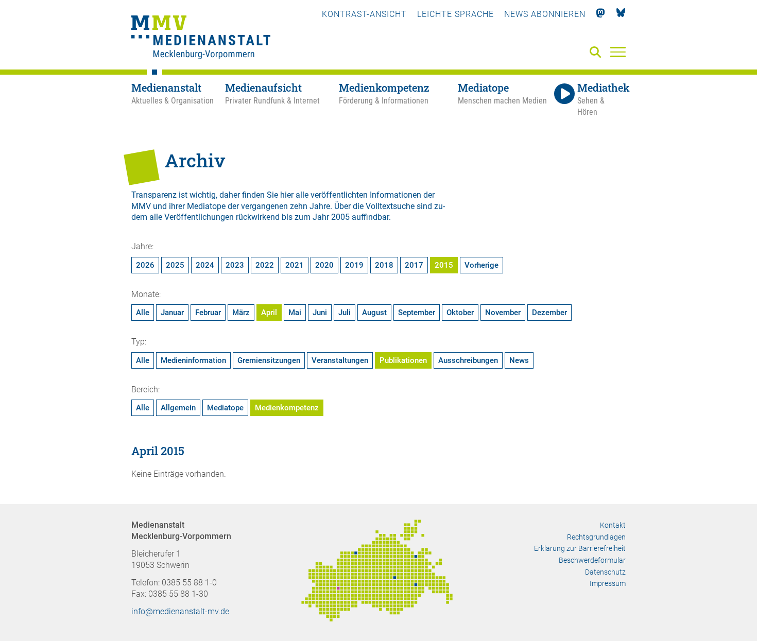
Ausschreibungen (468, 360)
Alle (142, 312)
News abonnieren (545, 14)
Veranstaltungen (340, 360)
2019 (354, 265)
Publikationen (403, 360)
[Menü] (618, 51)
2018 (384, 265)
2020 (324, 265)
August (374, 312)
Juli (344, 312)
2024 (205, 265)
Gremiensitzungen (268, 360)
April (269, 312)
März (241, 312)
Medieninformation (193, 360)
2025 (175, 265)
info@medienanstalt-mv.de (180, 611)
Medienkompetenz (287, 407)
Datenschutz (605, 572)
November (503, 312)
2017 (414, 265)
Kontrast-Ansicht (364, 14)
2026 (145, 265)
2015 (444, 265)
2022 (264, 265)
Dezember (549, 312)
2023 (235, 265)
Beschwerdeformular (592, 560)
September (416, 312)
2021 (294, 265)
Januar (172, 312)
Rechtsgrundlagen (596, 537)
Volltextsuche (390, 206)
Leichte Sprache (455, 14)
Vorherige (481, 265)
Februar (208, 312)
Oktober (460, 312)
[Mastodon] (601, 14)
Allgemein (178, 407)
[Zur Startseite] (200, 38)
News (519, 360)
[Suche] (597, 52)
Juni (320, 312)
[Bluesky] (621, 14)
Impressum (608, 583)
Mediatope (225, 407)
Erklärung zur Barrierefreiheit (580, 548)
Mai (294, 312)
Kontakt (613, 525)
